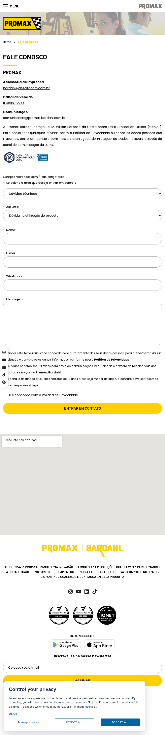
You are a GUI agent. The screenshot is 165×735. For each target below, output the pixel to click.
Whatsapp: (13, 276)
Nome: (10, 230)
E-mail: (10, 253)
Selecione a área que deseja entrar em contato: (41, 183)
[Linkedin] (4, 367)
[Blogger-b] (4, 382)
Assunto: (12, 207)
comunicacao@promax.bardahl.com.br (34, 117)
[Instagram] (4, 352)
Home (7, 42)
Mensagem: (14, 299)
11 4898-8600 (13, 103)
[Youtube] (4, 360)
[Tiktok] (4, 374)
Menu (15, 6)
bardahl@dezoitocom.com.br (26, 88)
